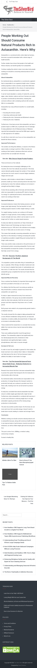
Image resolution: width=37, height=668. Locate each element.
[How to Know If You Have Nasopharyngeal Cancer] (27, 452)
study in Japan (6, 295)
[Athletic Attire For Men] (10, 452)
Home (4, 25)
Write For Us (7, 636)
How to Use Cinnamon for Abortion (13, 611)
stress (15, 327)
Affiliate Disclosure (9, 633)
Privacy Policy (7, 626)
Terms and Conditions (10, 623)
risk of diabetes (15, 119)
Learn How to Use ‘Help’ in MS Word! (13, 593)
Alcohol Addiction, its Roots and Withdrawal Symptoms (19, 601)
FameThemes (22, 665)
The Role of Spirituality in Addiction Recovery (18, 572)
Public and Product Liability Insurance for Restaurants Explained (18, 606)
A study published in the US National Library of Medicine (17, 129)
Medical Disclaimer (9, 629)
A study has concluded (7, 391)
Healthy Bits (10, 25)
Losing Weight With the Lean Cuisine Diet (15, 597)
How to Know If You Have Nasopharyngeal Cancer (26, 462)
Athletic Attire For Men (9, 460)
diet (14, 101)
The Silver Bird (6, 20)
